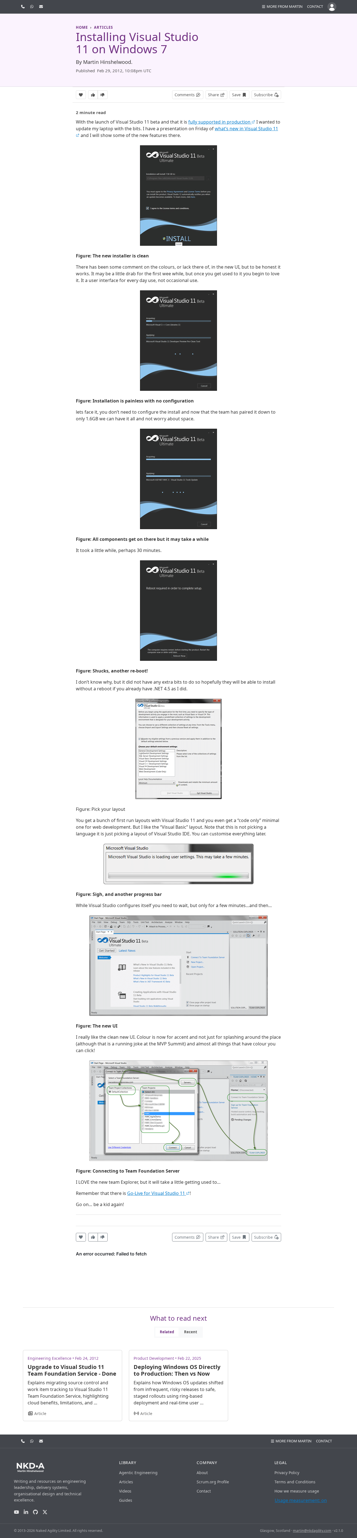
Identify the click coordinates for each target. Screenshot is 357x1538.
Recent (190, 1331)
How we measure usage (296, 1491)
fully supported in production (220, 122)
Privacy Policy (286, 1472)
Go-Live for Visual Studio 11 (156, 1193)
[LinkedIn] (25, 1512)
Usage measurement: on (301, 1500)
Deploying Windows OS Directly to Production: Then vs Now (177, 1370)
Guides (125, 1500)
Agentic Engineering (138, 1472)
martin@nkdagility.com (312, 1530)
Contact (315, 6)
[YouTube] (16, 1512)
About (202, 1472)
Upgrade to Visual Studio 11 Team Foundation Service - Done (72, 1370)
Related (167, 1331)
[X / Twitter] (44, 1512)
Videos (125, 1491)
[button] (282, 6)
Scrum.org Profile (213, 1481)
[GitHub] (35, 1512)
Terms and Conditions (294, 1481)
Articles (126, 1481)
